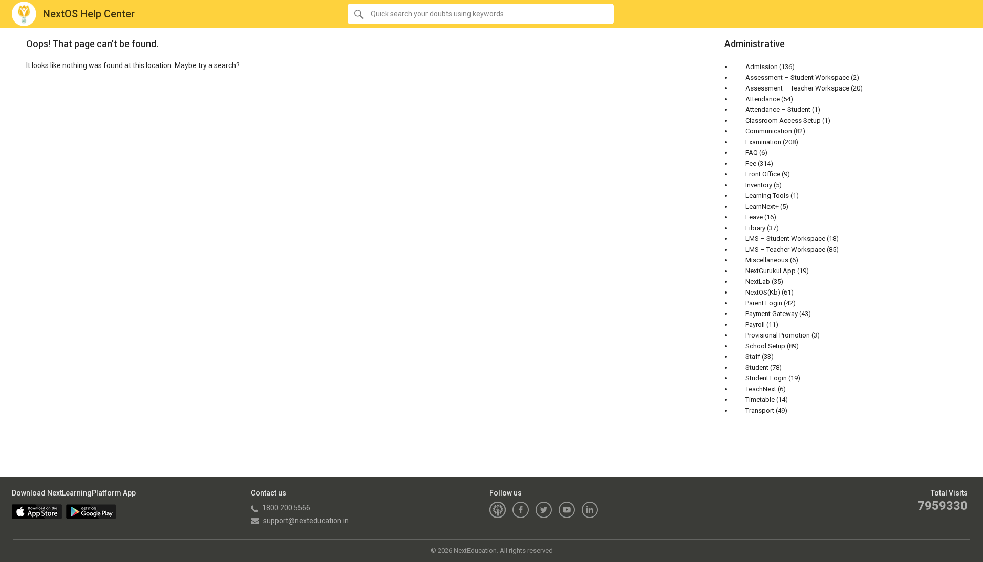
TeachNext (760, 389)
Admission (761, 67)
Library (755, 228)
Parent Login (763, 303)
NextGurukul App (770, 271)
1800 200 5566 (285, 508)
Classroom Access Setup (783, 120)
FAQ (751, 152)
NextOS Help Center (89, 14)
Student (756, 367)
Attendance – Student (777, 110)
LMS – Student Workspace (785, 238)
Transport (759, 410)
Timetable (760, 399)
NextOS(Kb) (762, 292)
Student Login (766, 378)
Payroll (755, 324)
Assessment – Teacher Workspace (797, 88)
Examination (763, 142)
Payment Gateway (771, 314)
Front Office (762, 174)
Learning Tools (767, 195)
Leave (754, 217)
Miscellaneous (766, 260)
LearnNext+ (762, 206)
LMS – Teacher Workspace (785, 249)
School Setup (765, 346)
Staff (752, 357)
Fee (750, 163)
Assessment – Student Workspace (797, 77)
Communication (768, 131)
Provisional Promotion (777, 335)
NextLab (757, 281)
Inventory (758, 185)
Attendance (762, 99)
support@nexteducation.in (305, 520)
